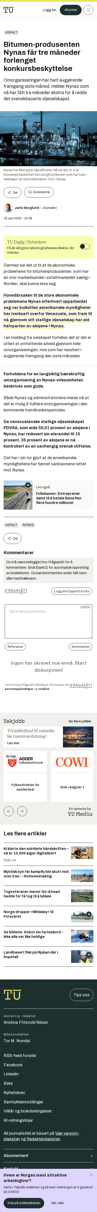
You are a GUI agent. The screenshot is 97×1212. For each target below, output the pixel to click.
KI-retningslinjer (18, 1120)
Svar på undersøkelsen (23, 1203)
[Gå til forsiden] (9, 10)
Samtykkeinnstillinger (23, 1102)
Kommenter (41, 192)
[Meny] (88, 10)
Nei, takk (57, 1203)
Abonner (71, 10)
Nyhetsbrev (14, 1092)
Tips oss (82, 995)
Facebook (13, 1065)
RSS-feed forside (20, 1055)
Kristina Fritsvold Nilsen (26, 1022)
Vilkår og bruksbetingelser (28, 1111)
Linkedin (11, 1074)
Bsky (8, 1083)
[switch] (85, 246)
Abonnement (16, 1155)
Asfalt (11, 32)
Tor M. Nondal (17, 1041)
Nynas (28, 525)
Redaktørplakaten (43, 1139)
